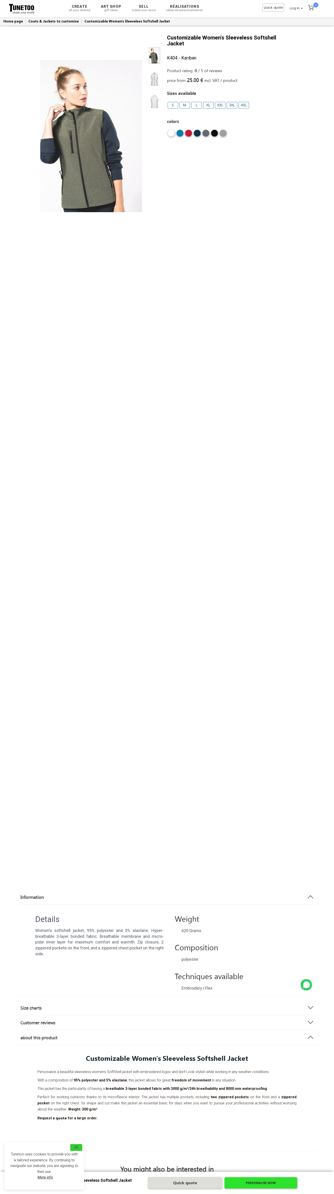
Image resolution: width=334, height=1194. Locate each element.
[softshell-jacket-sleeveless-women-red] (188, 135)
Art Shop (111, 8)
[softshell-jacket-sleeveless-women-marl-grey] (223, 135)
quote (61, 1117)
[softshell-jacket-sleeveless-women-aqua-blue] (180, 135)
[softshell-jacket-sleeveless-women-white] (171, 135)
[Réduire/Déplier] (306, 984)
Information (32, 897)
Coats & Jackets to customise (53, 21)
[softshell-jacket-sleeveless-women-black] (214, 135)
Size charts (31, 1008)
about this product (38, 1037)
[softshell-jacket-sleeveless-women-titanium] (206, 135)
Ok (76, 1147)
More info (45, 1177)
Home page (13, 21)
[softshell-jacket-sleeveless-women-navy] (197, 135)
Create (79, 8)
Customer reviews (37, 1022)
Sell (144, 8)
